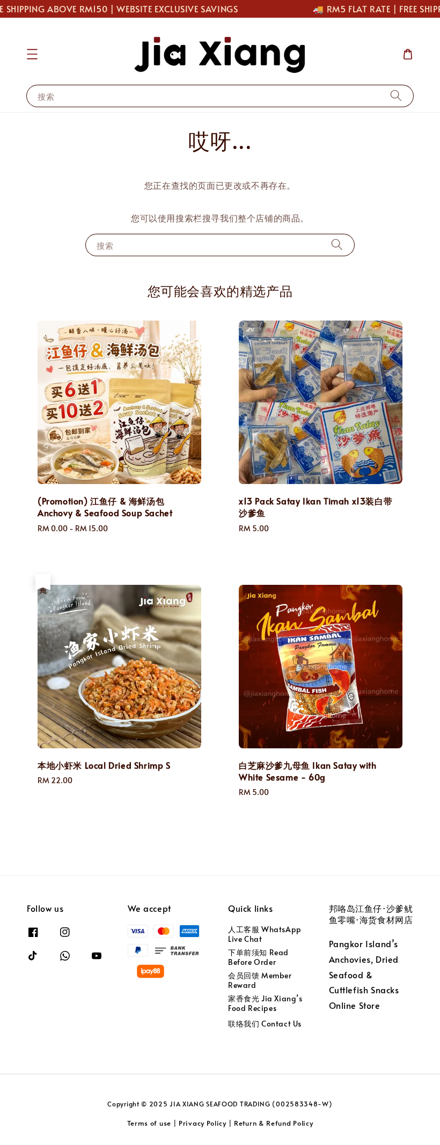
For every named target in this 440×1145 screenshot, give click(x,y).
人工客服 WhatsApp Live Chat (265, 934)
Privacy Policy (202, 1123)
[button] (32, 54)
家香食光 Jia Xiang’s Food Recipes (265, 1003)
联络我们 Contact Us (265, 1023)
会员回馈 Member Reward (260, 980)
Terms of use (149, 1123)
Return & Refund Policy (273, 1123)
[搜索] (396, 95)
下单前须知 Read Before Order (258, 957)
